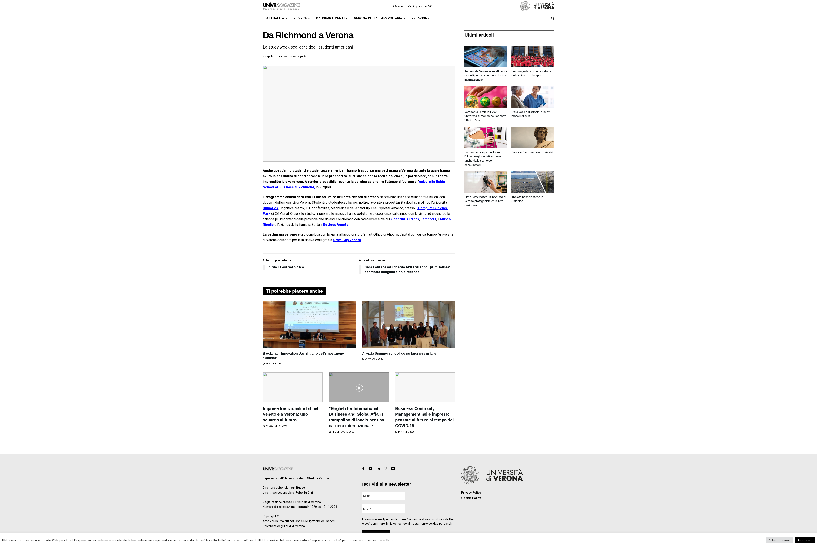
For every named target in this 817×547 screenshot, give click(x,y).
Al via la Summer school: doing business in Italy (399, 353)
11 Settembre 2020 (342, 432)
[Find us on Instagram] (385, 468)
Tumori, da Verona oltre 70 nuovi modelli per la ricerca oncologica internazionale (485, 75)
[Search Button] (552, 18)
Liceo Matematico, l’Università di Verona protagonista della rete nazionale (485, 201)
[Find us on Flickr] (393, 468)
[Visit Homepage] (281, 6)
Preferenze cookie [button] (779, 540)
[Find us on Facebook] (363, 468)
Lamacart (428, 219)
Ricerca (300, 18)
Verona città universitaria (378, 18)
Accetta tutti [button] (805, 540)
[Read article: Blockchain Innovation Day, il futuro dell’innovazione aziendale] (309, 324)
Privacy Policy (471, 492)
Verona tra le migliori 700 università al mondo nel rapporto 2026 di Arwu (485, 116)
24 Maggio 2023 (373, 359)
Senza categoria (295, 56)
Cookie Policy (471, 498)
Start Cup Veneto (347, 240)
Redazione (420, 18)
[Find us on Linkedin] (378, 468)
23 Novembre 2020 (276, 426)
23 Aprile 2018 (271, 56)
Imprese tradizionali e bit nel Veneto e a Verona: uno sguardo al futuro (290, 414)
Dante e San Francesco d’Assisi (532, 152)
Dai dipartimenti (330, 18)
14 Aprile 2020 (405, 432)
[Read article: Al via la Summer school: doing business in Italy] (408, 324)
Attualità (275, 18)
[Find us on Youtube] (370, 468)
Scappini (398, 219)
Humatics (270, 208)
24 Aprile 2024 (273, 363)
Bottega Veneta (335, 225)
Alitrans (412, 219)
